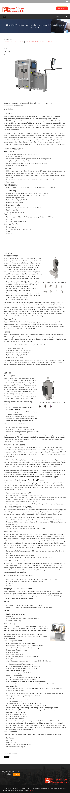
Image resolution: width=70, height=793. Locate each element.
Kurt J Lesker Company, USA (48, 42)
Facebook (67, 2)
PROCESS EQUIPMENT (32, 42)
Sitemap (30, 790)
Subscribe (16, 774)
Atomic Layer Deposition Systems (14, 42)
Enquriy (61, 8)
